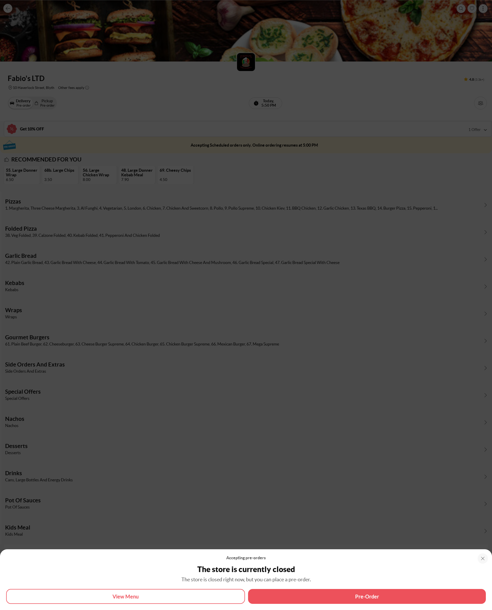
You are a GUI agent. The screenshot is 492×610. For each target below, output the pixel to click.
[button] (483, 558)
